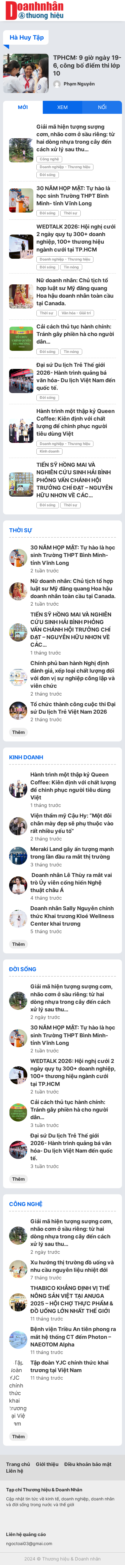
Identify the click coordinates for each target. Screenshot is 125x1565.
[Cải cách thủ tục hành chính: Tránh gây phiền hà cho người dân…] (21, 339)
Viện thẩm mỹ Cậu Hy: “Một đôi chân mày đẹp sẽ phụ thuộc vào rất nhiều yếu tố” (71, 823)
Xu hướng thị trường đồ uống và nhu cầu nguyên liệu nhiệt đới (72, 1266)
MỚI (23, 107)
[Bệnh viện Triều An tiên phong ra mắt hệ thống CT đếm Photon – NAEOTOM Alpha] (18, 1341)
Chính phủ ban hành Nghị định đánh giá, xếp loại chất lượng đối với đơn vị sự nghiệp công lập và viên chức (72, 674)
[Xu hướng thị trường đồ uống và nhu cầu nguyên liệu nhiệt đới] (18, 1270)
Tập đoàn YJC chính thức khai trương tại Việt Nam (69, 1366)
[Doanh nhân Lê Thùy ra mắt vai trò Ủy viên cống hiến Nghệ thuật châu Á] (18, 886)
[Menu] (116, 10)
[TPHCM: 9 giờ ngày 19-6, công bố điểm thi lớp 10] (26, 91)
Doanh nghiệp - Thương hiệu (65, 167)
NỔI (102, 107)
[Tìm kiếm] (102, 10)
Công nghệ (49, 159)
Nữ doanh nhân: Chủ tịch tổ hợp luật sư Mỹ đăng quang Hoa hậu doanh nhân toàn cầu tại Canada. (73, 588)
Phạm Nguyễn (79, 84)
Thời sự (70, 213)
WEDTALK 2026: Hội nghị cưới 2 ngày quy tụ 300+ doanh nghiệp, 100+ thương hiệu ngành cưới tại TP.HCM (72, 1072)
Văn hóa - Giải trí (76, 313)
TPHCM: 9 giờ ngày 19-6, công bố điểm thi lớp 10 (87, 65)
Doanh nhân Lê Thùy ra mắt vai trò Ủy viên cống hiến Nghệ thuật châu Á (71, 882)
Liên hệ (14, 1471)
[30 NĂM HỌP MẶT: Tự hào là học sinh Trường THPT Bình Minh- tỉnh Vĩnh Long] (21, 200)
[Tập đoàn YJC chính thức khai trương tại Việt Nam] (18, 1393)
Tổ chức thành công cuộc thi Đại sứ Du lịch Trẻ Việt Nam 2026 (73, 708)
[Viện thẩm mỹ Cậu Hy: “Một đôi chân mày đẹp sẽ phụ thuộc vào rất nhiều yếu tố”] (18, 827)
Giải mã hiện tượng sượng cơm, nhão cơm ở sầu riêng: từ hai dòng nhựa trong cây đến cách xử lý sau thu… (71, 998)
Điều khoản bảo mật (87, 1464)
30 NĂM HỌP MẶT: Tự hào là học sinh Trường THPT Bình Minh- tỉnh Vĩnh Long (73, 195)
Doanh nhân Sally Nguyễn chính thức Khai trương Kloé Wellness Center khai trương (72, 916)
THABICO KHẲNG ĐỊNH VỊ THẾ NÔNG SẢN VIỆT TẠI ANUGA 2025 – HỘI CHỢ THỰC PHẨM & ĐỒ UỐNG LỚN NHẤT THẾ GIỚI (71, 1299)
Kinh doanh (49, 451)
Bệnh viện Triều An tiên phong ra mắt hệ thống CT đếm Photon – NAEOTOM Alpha (73, 1336)
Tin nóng (71, 267)
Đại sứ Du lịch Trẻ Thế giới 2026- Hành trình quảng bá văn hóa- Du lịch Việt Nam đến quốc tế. (71, 1147)
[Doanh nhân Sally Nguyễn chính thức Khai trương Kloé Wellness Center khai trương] (18, 920)
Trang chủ (18, 1464)
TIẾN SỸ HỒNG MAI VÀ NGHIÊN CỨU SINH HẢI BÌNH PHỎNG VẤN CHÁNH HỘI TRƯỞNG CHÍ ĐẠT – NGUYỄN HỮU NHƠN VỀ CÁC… (74, 480)
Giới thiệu (47, 1464)
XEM (62, 107)
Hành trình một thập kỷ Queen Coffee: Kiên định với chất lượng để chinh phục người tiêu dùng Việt (73, 786)
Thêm (18, 732)
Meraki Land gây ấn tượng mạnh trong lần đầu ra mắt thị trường (72, 853)
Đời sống (48, 174)
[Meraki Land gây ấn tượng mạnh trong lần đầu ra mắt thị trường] (18, 857)
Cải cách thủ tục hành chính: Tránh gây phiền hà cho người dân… (75, 334)
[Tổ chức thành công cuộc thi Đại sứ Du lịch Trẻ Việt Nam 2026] (18, 712)
